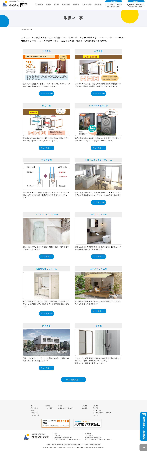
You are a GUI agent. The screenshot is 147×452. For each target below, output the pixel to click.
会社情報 (98, 4)
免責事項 (95, 415)
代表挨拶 (85, 405)
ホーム (33, 405)
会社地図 (95, 408)
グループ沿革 (97, 410)
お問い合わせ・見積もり (66, 408)
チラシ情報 (66, 4)
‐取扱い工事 (35, 415)
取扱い (48, 4)
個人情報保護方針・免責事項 (102, 412)
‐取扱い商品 (35, 412)
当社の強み (39, 4)
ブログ (60, 405)
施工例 (56, 4)
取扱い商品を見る (73, 379)
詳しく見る (45, 93)
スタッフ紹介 (87, 4)
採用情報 (76, 4)
